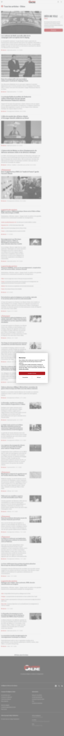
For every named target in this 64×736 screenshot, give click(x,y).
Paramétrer (25, 377)
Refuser (39, 377)
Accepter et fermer (32, 373)
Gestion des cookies (23, 369)
